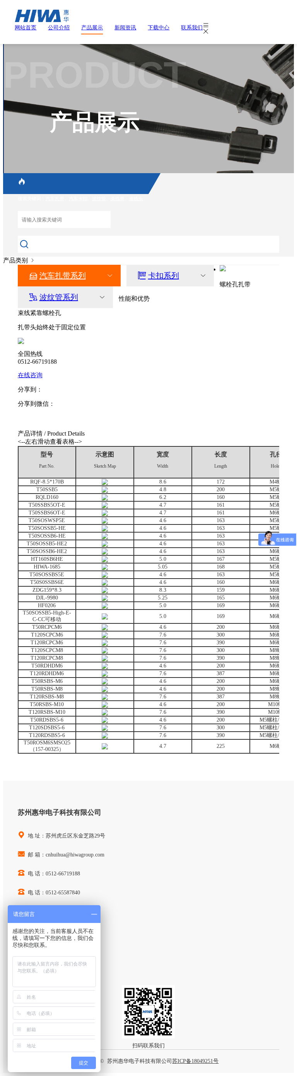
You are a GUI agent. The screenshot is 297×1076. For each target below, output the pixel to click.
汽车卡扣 (78, 198)
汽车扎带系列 (62, 275)
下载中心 (158, 28)
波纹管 (99, 198)
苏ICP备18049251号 (195, 1061)
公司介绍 (59, 28)
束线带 (118, 198)
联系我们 (192, 28)
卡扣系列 (163, 275)
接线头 (136, 198)
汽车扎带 (55, 198)
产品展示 (92, 28)
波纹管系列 (58, 297)
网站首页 (25, 28)
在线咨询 (30, 375)
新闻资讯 (125, 28)
